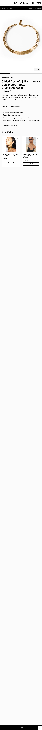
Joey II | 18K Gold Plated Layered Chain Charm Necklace (30, 156)
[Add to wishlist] (40, 727)
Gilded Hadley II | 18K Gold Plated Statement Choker (11, 155)
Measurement (15, 106)
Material (4, 106)
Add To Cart (11, 162)
